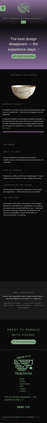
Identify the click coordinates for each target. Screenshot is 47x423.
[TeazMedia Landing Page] (23, 8)
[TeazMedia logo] (23, 363)
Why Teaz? (6, 128)
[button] (3, 8)
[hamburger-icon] (23, 22)
